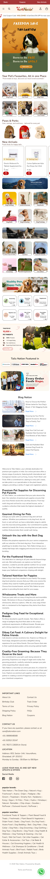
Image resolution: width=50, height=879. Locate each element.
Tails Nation (7, 790)
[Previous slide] (6, 45)
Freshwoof (7, 793)
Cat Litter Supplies (31, 837)
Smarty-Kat (26, 797)
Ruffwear (6, 806)
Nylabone (37, 797)
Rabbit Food (32, 849)
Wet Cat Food (15, 837)
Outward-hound (19, 806)
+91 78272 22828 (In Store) (14, 744)
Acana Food (7, 824)
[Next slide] (43, 45)
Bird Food (20, 849)
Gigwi (11, 800)
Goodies (35, 803)
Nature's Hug (35, 790)
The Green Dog (20, 790)
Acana (16, 793)
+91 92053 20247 (10, 740)
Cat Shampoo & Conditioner (24, 846)
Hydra (33, 800)
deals (6, 2)
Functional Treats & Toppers (14, 815)
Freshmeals (14, 818)
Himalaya (42, 800)
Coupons (22, 2)
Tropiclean (14, 797)
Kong (4, 800)
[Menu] (3, 8)
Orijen (23, 793)
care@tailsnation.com (11, 731)
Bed (29, 824)
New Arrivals (41, 2)
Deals (16, 821)
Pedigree (31, 793)
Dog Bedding (20, 824)
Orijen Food (7, 821)
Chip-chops (25, 803)
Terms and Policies (25, 870)
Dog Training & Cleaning (22, 834)
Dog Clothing (40, 827)
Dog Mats (37, 824)
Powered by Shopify (32, 864)
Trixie (26, 800)
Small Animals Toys (26, 852)
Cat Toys (25, 840)
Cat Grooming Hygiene (21, 843)
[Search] (9, 9)
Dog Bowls (17, 831)
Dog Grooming (26, 827)
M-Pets (19, 800)
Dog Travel (28, 831)
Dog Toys (6, 831)
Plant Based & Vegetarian (32, 818)
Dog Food (25, 821)
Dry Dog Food (38, 821)
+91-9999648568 (10, 735)
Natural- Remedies (10, 803)
